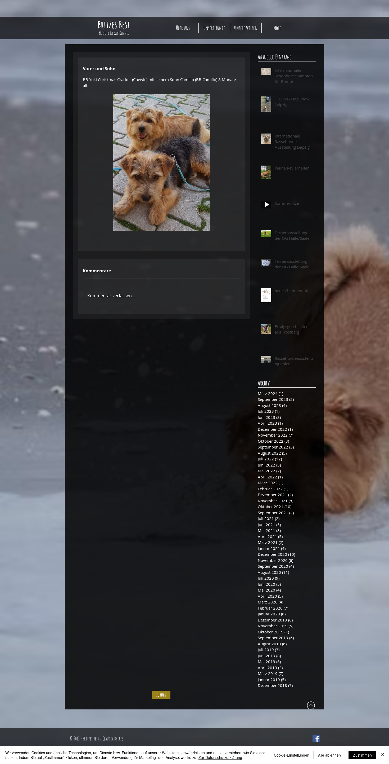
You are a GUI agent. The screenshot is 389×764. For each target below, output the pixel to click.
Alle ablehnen (329, 755)
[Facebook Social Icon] (316, 738)
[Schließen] (382, 755)
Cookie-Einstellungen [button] (291, 755)
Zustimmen (362, 755)
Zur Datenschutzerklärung (220, 757)
